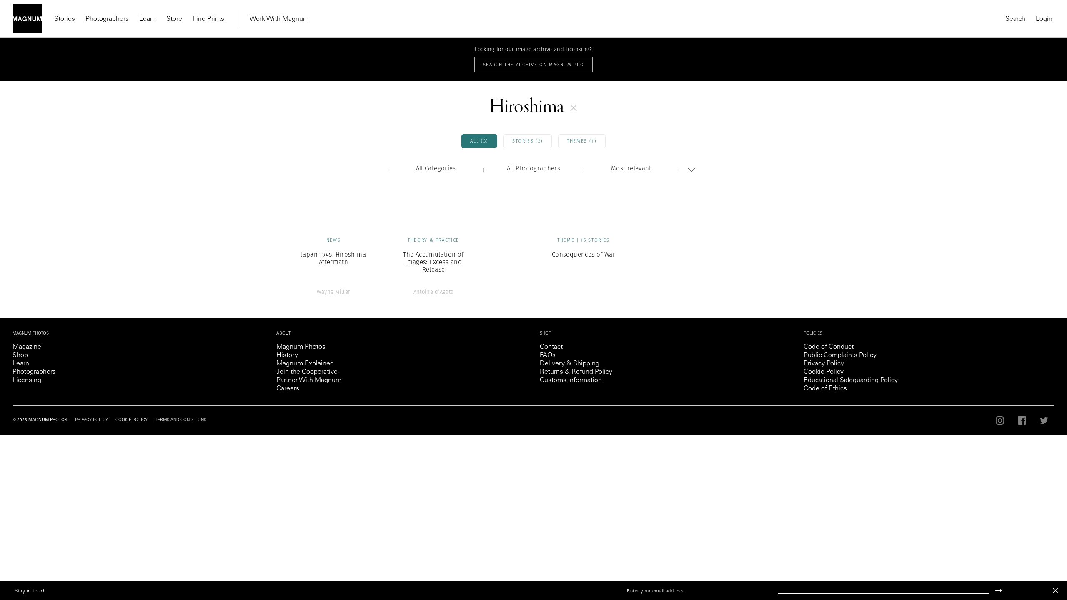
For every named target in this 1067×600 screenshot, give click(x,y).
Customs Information (571, 380)
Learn (147, 19)
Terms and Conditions (180, 420)
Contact (551, 347)
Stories (64, 19)
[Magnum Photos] (27, 18)
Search (1015, 19)
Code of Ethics (825, 388)
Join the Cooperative (307, 372)
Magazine (27, 347)
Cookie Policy (824, 372)
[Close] (1055, 591)
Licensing (27, 380)
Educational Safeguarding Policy (851, 380)
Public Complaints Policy (840, 355)
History (287, 355)
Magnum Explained (305, 363)
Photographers (107, 19)
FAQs (548, 355)
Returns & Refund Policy (576, 372)
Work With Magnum (279, 19)
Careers (287, 388)
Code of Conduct (829, 347)
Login (1044, 19)
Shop (20, 355)
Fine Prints (208, 19)
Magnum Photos (301, 347)
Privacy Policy (824, 363)
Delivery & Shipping (569, 363)
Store (174, 19)
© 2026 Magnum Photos (40, 420)
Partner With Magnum (308, 380)
